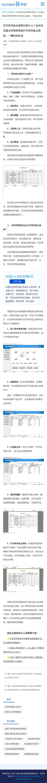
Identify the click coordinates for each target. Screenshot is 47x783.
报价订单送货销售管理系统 (15, 729)
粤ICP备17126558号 (21, 776)
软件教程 (10, 12)
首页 (3, 12)
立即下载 (17, 281)
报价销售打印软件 (31, 744)
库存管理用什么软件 (13, 707)
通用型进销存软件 (12, 754)
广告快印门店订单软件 (14, 739)
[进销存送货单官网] (14, 4)
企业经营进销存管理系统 (14, 749)
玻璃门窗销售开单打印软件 (15, 734)
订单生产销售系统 (12, 744)
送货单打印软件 (34, 739)
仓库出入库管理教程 (13, 712)
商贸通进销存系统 (31, 754)
